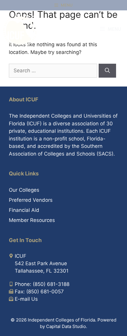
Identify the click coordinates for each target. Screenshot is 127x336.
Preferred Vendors (31, 200)
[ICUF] (20, 29)
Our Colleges (24, 190)
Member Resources (32, 220)
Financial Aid (24, 210)
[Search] (107, 71)
